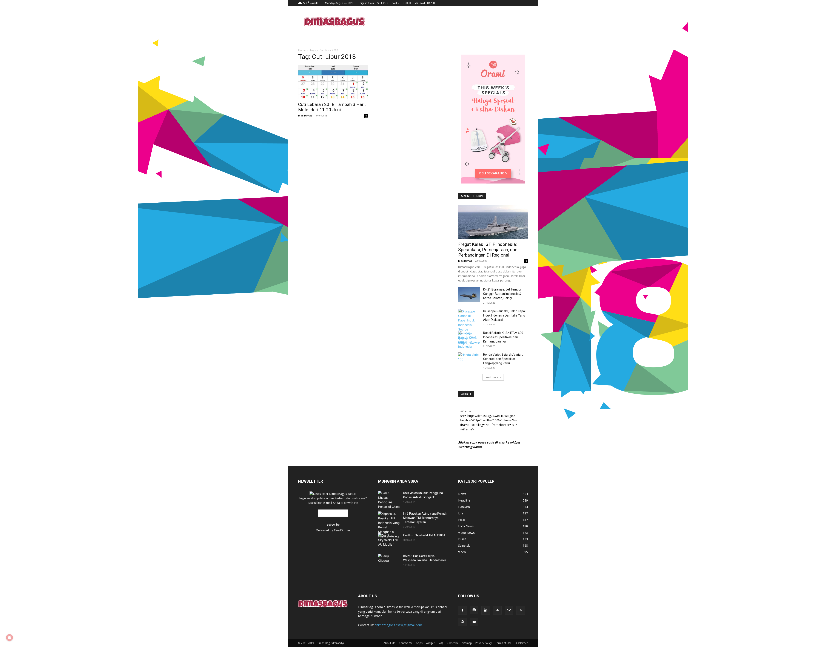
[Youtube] (474, 622)
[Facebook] (462, 610)
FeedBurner (342, 530)
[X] (520, 610)
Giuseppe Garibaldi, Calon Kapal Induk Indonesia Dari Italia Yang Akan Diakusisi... (504, 315)
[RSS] (497, 610)
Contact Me (406, 643)
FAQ (440, 643)
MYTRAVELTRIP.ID (425, 3)
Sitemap (467, 643)
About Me (389, 643)
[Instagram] (474, 610)
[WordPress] (462, 622)
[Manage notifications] (9, 637)
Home (302, 50)
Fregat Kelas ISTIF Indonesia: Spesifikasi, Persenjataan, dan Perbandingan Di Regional (487, 250)
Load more (491, 377)
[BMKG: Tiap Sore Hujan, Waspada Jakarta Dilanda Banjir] (389, 560)
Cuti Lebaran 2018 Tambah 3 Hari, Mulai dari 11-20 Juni (332, 107)
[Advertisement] (449, 21)
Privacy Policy (483, 643)
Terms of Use (503, 643)
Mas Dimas (305, 115)
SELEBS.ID (382, 3)
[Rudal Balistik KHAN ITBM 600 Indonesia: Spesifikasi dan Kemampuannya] (469, 340)
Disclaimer (521, 643)
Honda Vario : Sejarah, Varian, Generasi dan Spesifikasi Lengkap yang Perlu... (503, 359)
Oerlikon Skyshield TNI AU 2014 (424, 535)
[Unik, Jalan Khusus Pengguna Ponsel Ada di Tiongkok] (389, 500)
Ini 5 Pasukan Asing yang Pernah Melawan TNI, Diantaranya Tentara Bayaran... (425, 518)
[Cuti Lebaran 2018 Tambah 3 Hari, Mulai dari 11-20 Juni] (333, 82)
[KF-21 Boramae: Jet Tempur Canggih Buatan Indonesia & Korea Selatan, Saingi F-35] (469, 294)
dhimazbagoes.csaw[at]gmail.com (398, 625)
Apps (419, 643)
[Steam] (509, 610)
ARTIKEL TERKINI (472, 196)
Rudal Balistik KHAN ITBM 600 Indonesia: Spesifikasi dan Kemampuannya (503, 337)
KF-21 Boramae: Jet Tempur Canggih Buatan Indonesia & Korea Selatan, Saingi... (502, 294)
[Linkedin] (485, 610)
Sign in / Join (367, 3)
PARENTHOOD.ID (401, 3)
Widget (430, 643)
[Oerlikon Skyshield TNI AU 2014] (389, 540)
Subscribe (453, 643)
